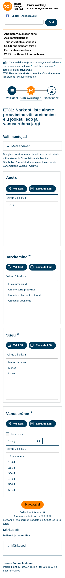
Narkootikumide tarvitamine (17, 70)
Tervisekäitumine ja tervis (16, 66)
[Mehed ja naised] (32, 362)
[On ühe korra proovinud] (32, 289)
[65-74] (32, 490)
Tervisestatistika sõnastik (20, 41)
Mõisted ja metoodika (16, 535)
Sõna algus (17, 434)
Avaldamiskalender (16, 37)
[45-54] (32, 479)
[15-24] (32, 462)
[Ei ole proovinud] (32, 284)
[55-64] (32, 484)
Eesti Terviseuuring (43, 66)
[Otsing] (39, 441)
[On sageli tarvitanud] (32, 300)
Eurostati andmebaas (17, 50)
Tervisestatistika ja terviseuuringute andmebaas (34, 62)
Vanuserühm (17, 413)
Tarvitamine (16, 257)
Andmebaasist (28, 16)
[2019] (32, 205)
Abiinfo (33, 165)
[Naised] (32, 373)
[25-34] (32, 468)
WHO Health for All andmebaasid (25, 54)
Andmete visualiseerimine (20, 33)
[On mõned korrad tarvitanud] (32, 295)
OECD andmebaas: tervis (20, 45)
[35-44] (32, 473)
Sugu (11, 335)
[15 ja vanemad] (32, 456)
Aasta (11, 177)
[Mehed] (32, 368)
